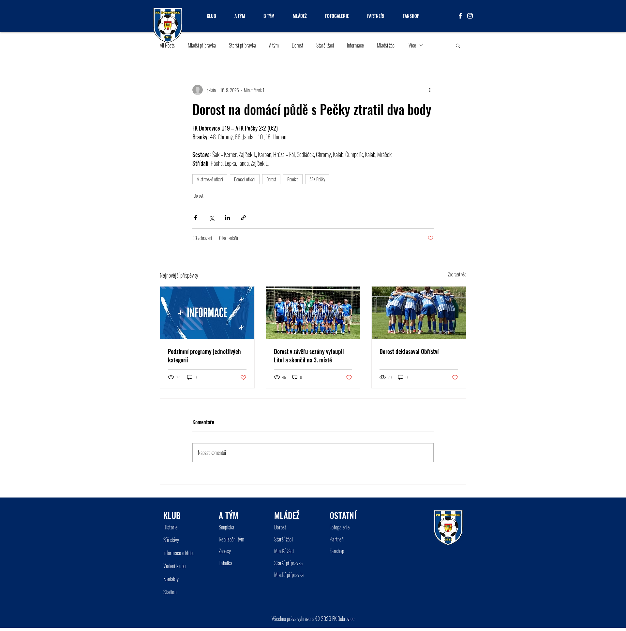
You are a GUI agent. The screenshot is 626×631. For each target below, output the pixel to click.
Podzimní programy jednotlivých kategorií (204, 355)
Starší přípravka (242, 45)
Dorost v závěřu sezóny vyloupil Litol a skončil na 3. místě (309, 355)
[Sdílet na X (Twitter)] (211, 218)
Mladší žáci (386, 45)
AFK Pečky (317, 179)
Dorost (297, 45)
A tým (274, 45)
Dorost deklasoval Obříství (409, 351)
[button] (458, 45)
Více (412, 45)
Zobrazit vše (457, 274)
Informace (355, 45)
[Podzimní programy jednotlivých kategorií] (207, 313)
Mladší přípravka (202, 45)
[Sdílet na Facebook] (195, 218)
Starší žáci (325, 45)
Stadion (169, 592)
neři (340, 539)
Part (333, 539)
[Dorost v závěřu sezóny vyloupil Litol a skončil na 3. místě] (313, 313)
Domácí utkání (244, 179)
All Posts (167, 45)
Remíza (292, 179)
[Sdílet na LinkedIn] (227, 218)
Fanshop (337, 551)
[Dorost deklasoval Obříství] (419, 313)
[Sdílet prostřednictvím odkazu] (243, 218)
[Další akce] (430, 90)
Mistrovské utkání (210, 179)
